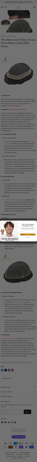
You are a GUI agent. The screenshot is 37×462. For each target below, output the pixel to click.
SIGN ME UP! (28, 234)
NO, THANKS (28, 237)
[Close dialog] (36, 221)
